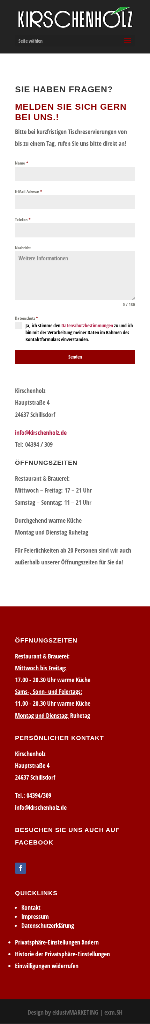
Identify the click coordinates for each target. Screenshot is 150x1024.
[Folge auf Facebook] (20, 868)
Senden (75, 356)
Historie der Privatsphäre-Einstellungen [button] (62, 954)
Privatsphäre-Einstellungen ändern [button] (57, 942)
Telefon (23, 220)
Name (21, 163)
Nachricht (23, 248)
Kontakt (30, 907)
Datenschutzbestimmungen (87, 325)
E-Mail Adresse (28, 191)
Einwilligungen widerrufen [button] (46, 966)
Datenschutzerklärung (47, 925)
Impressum (35, 916)
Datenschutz (26, 318)
